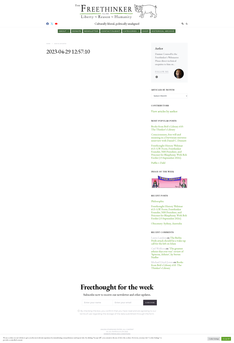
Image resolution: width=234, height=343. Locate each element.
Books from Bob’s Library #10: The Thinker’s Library (167, 128)
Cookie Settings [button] (214, 339)
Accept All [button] (226, 339)
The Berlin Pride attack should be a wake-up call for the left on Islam (168, 240)
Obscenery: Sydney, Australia (166, 223)
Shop (145, 31)
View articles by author (164, 111)
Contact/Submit (110, 31)
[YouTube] (56, 23)
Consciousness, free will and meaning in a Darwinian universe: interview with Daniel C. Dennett (169, 137)
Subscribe (150, 302)
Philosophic (157, 201)
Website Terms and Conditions (117, 334)
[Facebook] (47, 23)
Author (159, 48)
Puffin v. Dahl (158, 163)
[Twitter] (52, 23)
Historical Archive (163, 31)
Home (48, 43)
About (62, 31)
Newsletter (91, 31)
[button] (187, 24)
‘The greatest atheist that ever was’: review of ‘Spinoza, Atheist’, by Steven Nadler (167, 253)
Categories (130, 31)
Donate (76, 31)
